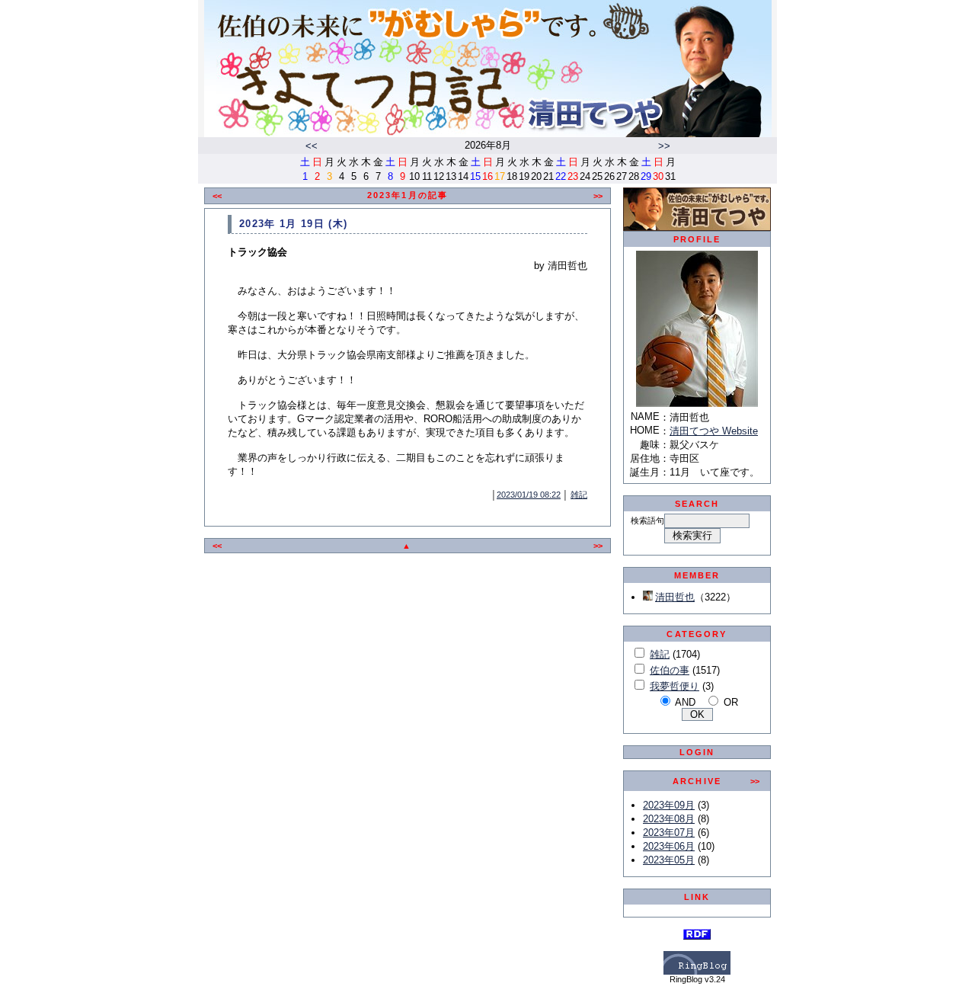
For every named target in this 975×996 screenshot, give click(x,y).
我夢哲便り (674, 686)
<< (311, 146)
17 (499, 176)
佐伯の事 (669, 670)
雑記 (579, 494)
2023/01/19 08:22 (529, 494)
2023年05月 (669, 860)
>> (664, 146)
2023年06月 (669, 846)
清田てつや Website (714, 431)
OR (731, 702)
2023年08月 (669, 819)
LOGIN (697, 752)
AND (685, 702)
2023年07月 (669, 832)
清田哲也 (675, 597)
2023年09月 (669, 805)
